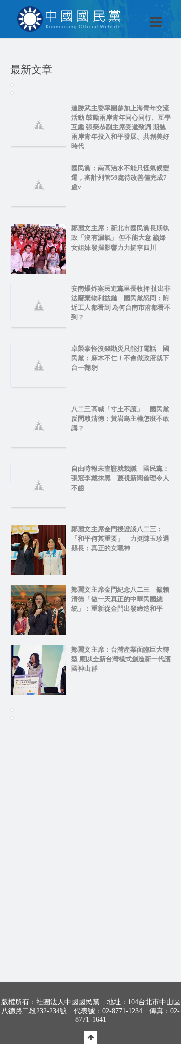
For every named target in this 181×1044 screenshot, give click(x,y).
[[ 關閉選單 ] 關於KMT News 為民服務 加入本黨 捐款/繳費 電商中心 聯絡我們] (129, 11)
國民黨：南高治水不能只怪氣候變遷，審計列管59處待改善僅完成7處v (120, 177)
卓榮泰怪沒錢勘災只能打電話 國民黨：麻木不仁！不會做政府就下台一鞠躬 (120, 358)
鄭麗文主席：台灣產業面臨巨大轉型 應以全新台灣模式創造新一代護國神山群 (121, 659)
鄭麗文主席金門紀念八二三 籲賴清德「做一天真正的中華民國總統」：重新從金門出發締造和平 (120, 599)
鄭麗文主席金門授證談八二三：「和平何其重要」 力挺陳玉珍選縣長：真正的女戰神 (120, 538)
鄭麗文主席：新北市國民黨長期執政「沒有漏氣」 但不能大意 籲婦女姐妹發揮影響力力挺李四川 (120, 237)
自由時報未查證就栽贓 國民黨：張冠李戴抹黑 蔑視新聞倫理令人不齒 (120, 478)
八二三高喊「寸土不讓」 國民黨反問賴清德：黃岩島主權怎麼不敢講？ (120, 418)
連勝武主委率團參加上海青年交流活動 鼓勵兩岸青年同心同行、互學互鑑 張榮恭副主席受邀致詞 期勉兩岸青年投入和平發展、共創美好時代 (121, 127)
